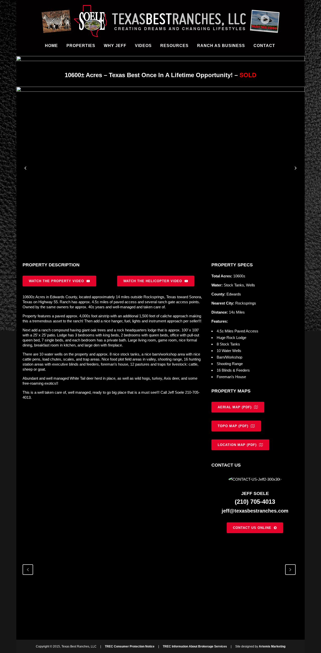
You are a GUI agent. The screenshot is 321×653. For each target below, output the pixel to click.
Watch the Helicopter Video (152, 281)
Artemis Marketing (272, 646)
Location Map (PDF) (237, 445)
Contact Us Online (252, 528)
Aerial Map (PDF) (235, 407)
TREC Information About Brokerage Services (195, 646)
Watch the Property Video (56, 281)
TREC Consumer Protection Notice (129, 646)
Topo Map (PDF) (233, 426)
